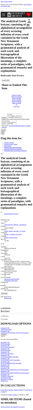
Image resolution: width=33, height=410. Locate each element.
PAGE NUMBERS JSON (11, 363)
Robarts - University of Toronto (13, 234)
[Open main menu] (3, 15)
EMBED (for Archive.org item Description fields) (15, 119)
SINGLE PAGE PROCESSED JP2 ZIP (15, 373)
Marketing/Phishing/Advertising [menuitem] (13, 149)
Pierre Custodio (12, 395)
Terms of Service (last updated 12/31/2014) (13, 407)
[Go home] (16, 15)
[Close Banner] (3, 10)
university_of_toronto (19, 231)
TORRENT (7, 376)
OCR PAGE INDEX (9, 357)
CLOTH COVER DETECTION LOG (15, 333)
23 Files (6, 378)
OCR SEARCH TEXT (10, 360)
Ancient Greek (13, 237)
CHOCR (6, 329)
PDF (5, 366)
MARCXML (8, 298)
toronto (11, 231)
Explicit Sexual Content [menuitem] (10, 144)
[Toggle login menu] (29, 21)
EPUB (5, 344)
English (6, 237)
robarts (6, 231)
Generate (3, 334)
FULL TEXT (7, 347)
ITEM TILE (7, 353)
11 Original (7, 379)
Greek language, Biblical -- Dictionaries (15, 224)
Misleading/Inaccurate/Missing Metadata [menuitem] (15, 150)
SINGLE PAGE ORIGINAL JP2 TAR (15, 369)
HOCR (6, 350)
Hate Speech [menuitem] (7, 146)
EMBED (4, 117)
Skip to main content (6, 1)
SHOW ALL (4, 381)
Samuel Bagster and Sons (11, 214)
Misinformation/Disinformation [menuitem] (12, 147)
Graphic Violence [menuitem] (9, 142)
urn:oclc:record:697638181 (11, 279)
